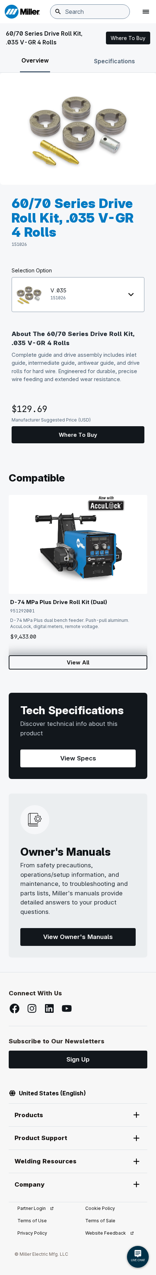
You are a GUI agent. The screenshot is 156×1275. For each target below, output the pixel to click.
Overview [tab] (35, 60)
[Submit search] (58, 11)
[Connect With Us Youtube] (67, 1008)
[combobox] (90, 11)
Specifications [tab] (114, 61)
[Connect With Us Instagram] (32, 1008)
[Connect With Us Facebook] (14, 1008)
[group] (78, 129)
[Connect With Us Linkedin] (49, 1008)
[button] (128, 38)
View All (78, 662)
